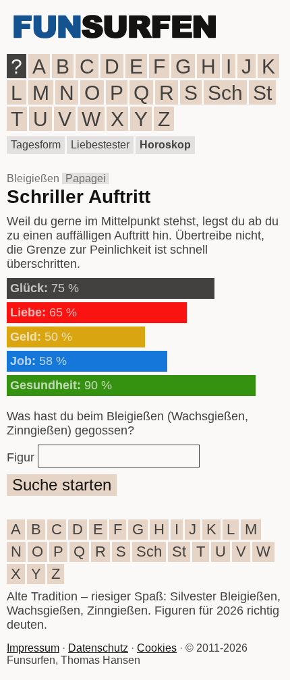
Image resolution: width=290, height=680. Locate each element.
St (262, 93)
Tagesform (36, 144)
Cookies (157, 648)
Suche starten (61, 485)
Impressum (33, 648)
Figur (20, 457)
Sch (225, 93)
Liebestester (100, 144)
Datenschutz (98, 648)
